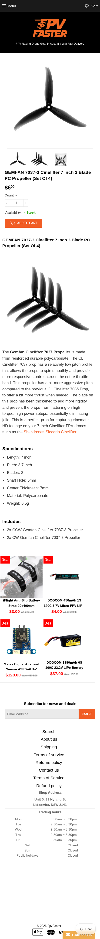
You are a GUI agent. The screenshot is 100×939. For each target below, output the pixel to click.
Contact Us (81, 935)
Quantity (11, 195)
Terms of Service (48, 778)
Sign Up (87, 714)
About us (49, 739)
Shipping (49, 747)
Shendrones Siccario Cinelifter (50, 432)
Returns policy (49, 762)
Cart (94, 6)
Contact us (49, 770)
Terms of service (49, 755)
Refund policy (49, 786)
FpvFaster (54, 926)
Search (49, 731)
